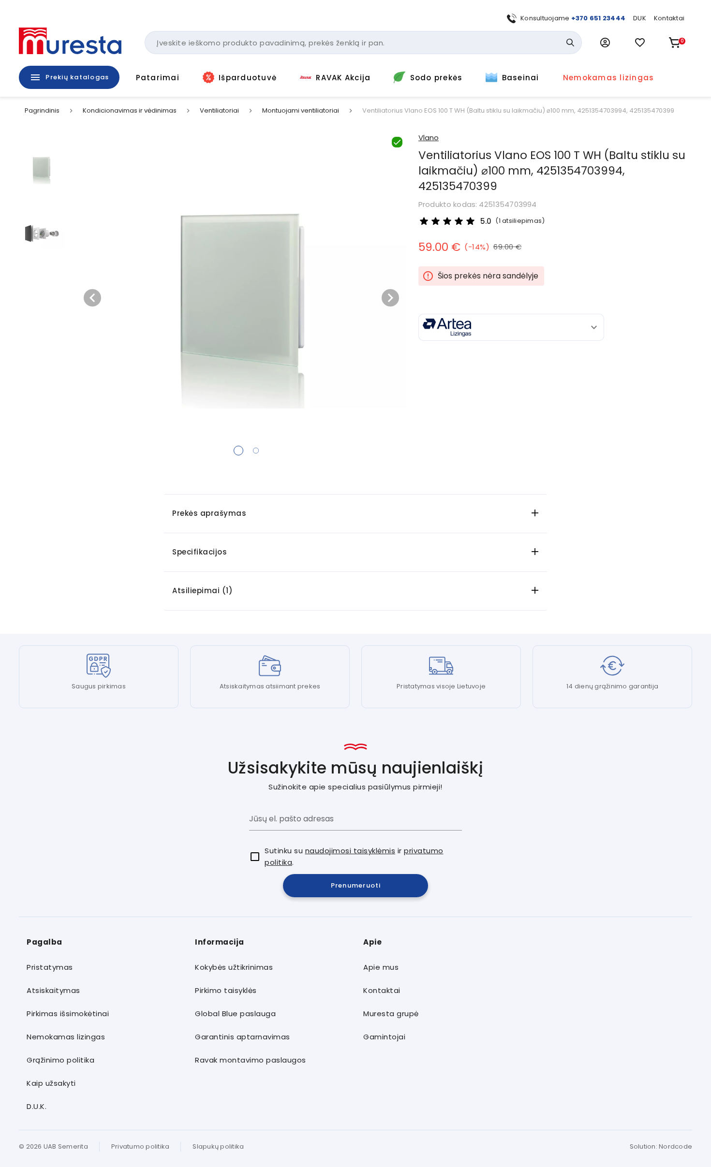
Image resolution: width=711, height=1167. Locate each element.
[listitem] (103, 967)
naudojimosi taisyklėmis (350, 851)
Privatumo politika (140, 1146)
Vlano (428, 137)
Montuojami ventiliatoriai (300, 110)
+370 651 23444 (598, 18)
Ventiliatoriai (219, 110)
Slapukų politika (218, 1146)
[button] (605, 42)
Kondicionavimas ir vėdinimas (130, 110)
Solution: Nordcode (661, 1146)
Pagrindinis (42, 110)
